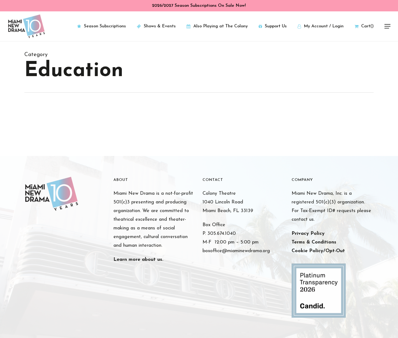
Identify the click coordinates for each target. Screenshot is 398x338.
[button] (387, 26)
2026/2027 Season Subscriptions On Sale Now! (199, 6)
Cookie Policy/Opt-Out (318, 251)
